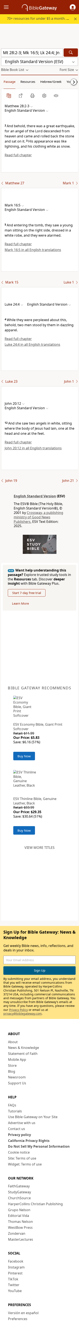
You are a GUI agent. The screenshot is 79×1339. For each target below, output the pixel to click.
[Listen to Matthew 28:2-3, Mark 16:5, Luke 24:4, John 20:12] (56, 95)
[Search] (71, 52)
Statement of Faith (22, 1053)
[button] (73, 7)
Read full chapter (18, 155)
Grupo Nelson (19, 1210)
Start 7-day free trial (26, 593)
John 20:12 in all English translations (33, 448)
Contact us (16, 1128)
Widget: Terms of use (25, 1164)
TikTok (13, 1279)
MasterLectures (20, 1239)
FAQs (12, 1105)
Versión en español (23, 1313)
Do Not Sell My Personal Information (39, 1146)
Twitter (13, 1285)
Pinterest (15, 1273)
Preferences (17, 1318)
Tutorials (15, 1111)
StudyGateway (19, 1192)
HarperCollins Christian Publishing (35, 1204)
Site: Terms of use (22, 1158)
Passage (9, 81)
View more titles (39, 847)
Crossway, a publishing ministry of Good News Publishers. (38, 517)
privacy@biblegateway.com (22, 1014)
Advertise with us (21, 1122)
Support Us (17, 1083)
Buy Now (24, 756)
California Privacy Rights (29, 1140)
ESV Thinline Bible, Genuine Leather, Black (34, 801)
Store (12, 1065)
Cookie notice (19, 1152)
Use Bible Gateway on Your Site (33, 1117)
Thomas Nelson (20, 1221)
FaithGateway (19, 1186)
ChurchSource (19, 1198)
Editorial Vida (18, 1215)
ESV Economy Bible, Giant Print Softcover (37, 726)
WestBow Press (20, 1227)
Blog (11, 1071)
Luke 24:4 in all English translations (32, 344)
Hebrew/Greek (51, 81)
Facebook (15, 1261)
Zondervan (16, 1233)
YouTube (15, 1290)
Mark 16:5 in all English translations (33, 249)
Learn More (20, 603)
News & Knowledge (23, 1047)
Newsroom (17, 1077)
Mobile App (17, 1059)
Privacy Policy (18, 1010)
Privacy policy (19, 1134)
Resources (27, 81)
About (13, 1042)
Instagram (16, 1267)
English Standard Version (35, 496)
